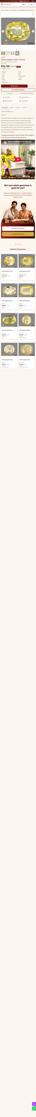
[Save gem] (29, 86)
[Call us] (34, 1104)
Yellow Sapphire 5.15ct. (7, 271)
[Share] (33, 86)
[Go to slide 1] (17, 49)
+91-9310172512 (25, 1)
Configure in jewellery (18, 89)
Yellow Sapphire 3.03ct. (7, 330)
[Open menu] (34, 4)
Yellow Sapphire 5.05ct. (24, 300)
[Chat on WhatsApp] (34, 1108)
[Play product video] (17, 53)
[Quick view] (16, 257)
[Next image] (33, 31)
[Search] (29, 4)
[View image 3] (12, 53)
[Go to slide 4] (19, 49)
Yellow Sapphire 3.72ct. (7, 359)
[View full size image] (33, 14)
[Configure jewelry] (16, 260)
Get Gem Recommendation (18, 228)
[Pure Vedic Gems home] (6, 4)
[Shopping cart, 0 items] (31, 4)
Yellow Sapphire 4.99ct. (7, 300)
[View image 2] (8, 53)
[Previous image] (3, 31)
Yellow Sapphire (14, 10)
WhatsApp (10, 93)
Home (2, 10)
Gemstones (7, 10)
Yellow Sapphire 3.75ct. (24, 359)
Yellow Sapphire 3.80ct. (24, 330)
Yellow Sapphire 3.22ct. (24, 271)
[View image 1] (3, 53)
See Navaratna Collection (18, 234)
